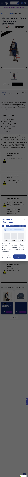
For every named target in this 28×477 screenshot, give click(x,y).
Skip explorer (9, 256)
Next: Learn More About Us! (19, 256)
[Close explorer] (24, 219)
